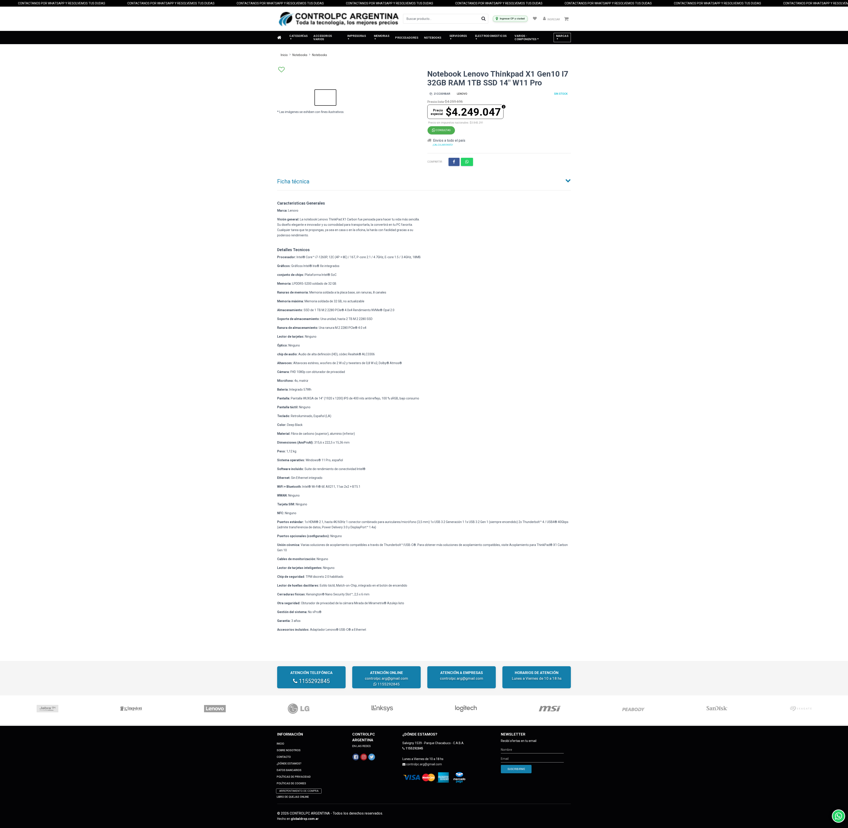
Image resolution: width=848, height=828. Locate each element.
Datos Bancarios (289, 770)
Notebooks (432, 37)
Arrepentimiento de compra (298, 790)
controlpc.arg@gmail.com (386, 678)
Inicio (284, 55)
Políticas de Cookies (291, 783)
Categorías (298, 36)
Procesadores (406, 37)
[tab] (424, 180)
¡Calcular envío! (443, 145)
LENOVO (462, 93)
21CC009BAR (441, 93)
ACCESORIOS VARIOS (322, 37)
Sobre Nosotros (289, 750)
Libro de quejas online (293, 796)
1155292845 (313, 681)
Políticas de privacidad (294, 776)
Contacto (284, 756)
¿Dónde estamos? (289, 763)
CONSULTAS (442, 130)
